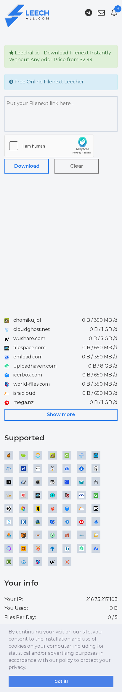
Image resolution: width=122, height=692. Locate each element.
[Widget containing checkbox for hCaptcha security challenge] (49, 146)
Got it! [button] (61, 681)
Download (26, 166)
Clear (76, 166)
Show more (61, 414)
